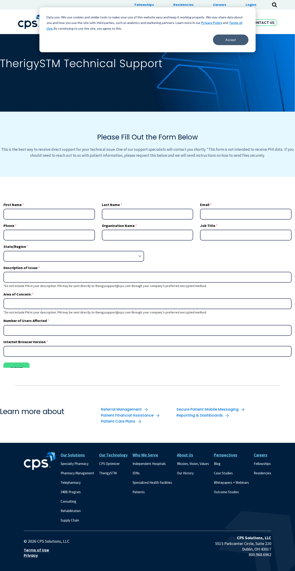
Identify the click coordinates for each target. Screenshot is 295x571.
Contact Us (262, 22)
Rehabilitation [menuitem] (71, 511)
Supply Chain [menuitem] (70, 520)
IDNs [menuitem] (136, 473)
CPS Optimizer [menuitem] (109, 463)
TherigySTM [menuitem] (108, 473)
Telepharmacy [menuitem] (71, 482)
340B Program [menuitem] (71, 492)
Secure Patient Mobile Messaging (208, 409)
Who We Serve (145, 455)
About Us (185, 455)
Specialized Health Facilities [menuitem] (152, 482)
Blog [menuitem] (217, 463)
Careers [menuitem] (219, 5)
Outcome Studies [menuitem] (226, 492)
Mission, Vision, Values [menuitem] (193, 463)
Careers (260, 455)
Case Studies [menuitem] (223, 473)
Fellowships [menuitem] (144, 5)
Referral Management (121, 409)
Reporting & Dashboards (200, 415)
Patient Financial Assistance (127, 415)
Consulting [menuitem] (68, 501)
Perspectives (225, 455)
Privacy (31, 555)
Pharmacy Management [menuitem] (77, 473)
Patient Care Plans (118, 421)
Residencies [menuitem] (183, 5)
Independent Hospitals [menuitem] (149, 463)
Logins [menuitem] (251, 5)
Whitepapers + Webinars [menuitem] (231, 482)
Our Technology (113, 455)
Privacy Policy (211, 23)
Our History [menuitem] (185, 473)
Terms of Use (36, 550)
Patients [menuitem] (139, 492)
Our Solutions (73, 455)
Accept (230, 40)
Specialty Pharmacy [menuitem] (74, 463)
